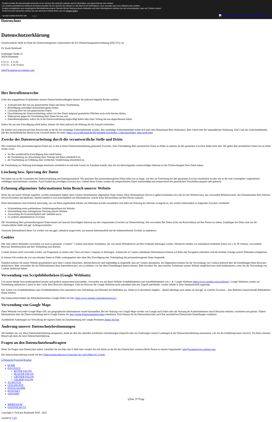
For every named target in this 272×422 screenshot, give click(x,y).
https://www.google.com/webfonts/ (211, 281)
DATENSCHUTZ (17, 407)
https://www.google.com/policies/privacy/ (96, 298)
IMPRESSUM (15, 404)
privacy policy (72, 11)
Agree (34, 16)
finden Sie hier (111, 319)
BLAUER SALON (24, 374)
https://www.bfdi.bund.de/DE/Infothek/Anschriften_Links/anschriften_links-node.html (110, 132)
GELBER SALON (23, 379)
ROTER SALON (23, 371)
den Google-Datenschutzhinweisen (87, 314)
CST (14, 418)
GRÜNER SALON (24, 376)
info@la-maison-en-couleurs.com (17, 70)
